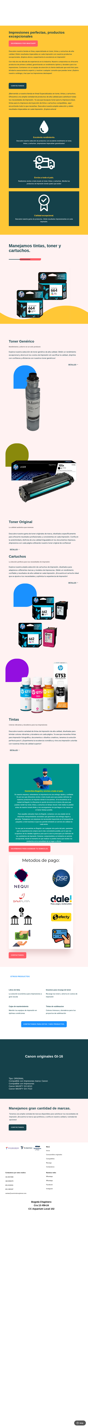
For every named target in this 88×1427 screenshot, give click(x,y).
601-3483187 (9, 1189)
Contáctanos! (17, 86)
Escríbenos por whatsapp (23, 43)
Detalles (72, 364)
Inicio (48, 1150)
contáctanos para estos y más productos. (44, 1024)
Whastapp (49, 1176)
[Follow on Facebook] (60, 2)
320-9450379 (9, 1181)
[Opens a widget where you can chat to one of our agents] (80, 1423)
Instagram (49, 1188)
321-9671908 (9, 1177)
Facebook (49, 1184)
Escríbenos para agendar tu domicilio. (29, 849)
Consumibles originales (54, 1154)
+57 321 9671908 (73, 11)
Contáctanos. (17, 1127)
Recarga (49, 1163)
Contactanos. (17, 955)
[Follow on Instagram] (77, 2)
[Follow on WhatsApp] (64, 2)
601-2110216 (9, 1185)
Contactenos (50, 1167)
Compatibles (50, 1159)
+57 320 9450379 (73, 13)
